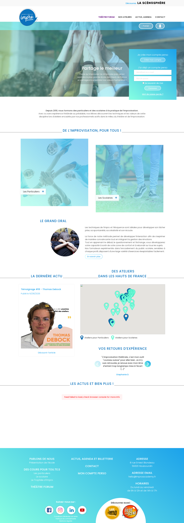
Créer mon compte (152, 60)
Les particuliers (42, 473)
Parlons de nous (41, 459)
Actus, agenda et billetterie (92, 459)
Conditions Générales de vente (65, 516)
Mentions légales (65, 521)
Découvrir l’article (46, 352)
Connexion (152, 88)
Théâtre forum (106, 17)
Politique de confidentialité (66, 519)
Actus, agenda (143, 17)
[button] (126, 317)
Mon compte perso (92, 473)
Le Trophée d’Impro (42, 480)
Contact (160, 17)
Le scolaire (42, 476)
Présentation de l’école (42, 462)
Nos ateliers (125, 17)
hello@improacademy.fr (142, 476)
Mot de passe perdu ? (152, 94)
